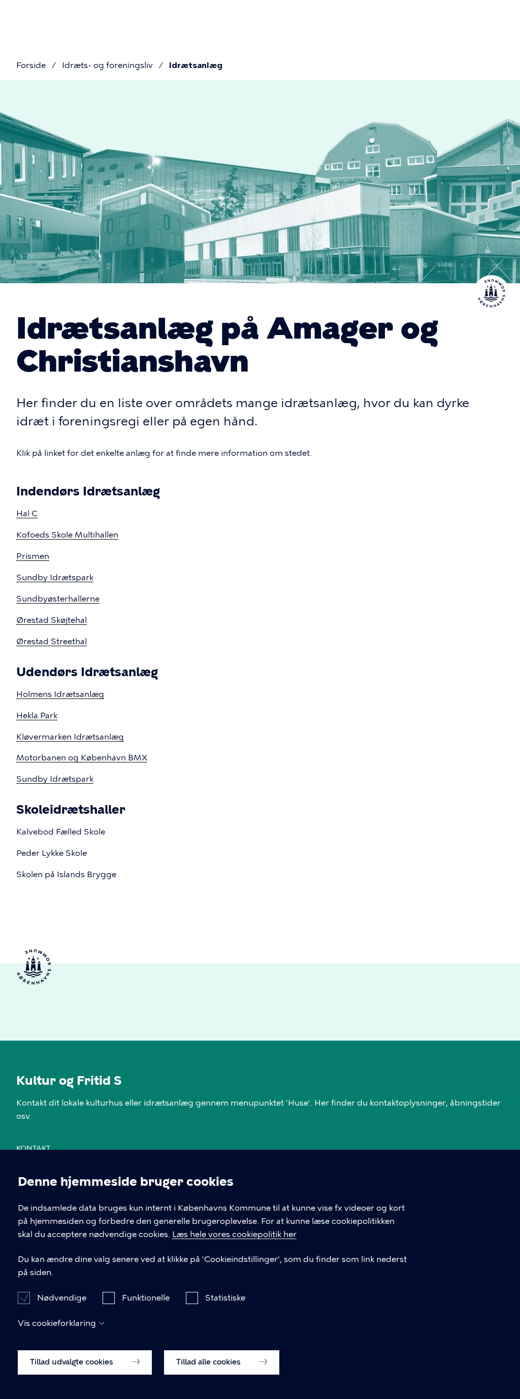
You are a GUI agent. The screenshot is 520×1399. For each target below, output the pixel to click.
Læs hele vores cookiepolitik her (234, 1234)
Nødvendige (61, 1298)
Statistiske (225, 1298)
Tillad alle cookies (209, 1362)
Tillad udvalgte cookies (72, 1362)
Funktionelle (146, 1298)
